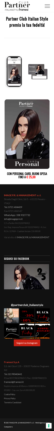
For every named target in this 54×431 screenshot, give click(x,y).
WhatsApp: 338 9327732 (17, 215)
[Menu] (46, 6)
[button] (11, 315)
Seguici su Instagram (27, 342)
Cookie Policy (9, 394)
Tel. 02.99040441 (13, 374)
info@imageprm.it (13, 218)
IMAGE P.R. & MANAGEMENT (33, 237)
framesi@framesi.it (14, 381)
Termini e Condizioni (12, 402)
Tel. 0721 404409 (13, 207)
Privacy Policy (10, 398)
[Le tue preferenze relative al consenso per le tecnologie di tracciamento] (49, 426)
